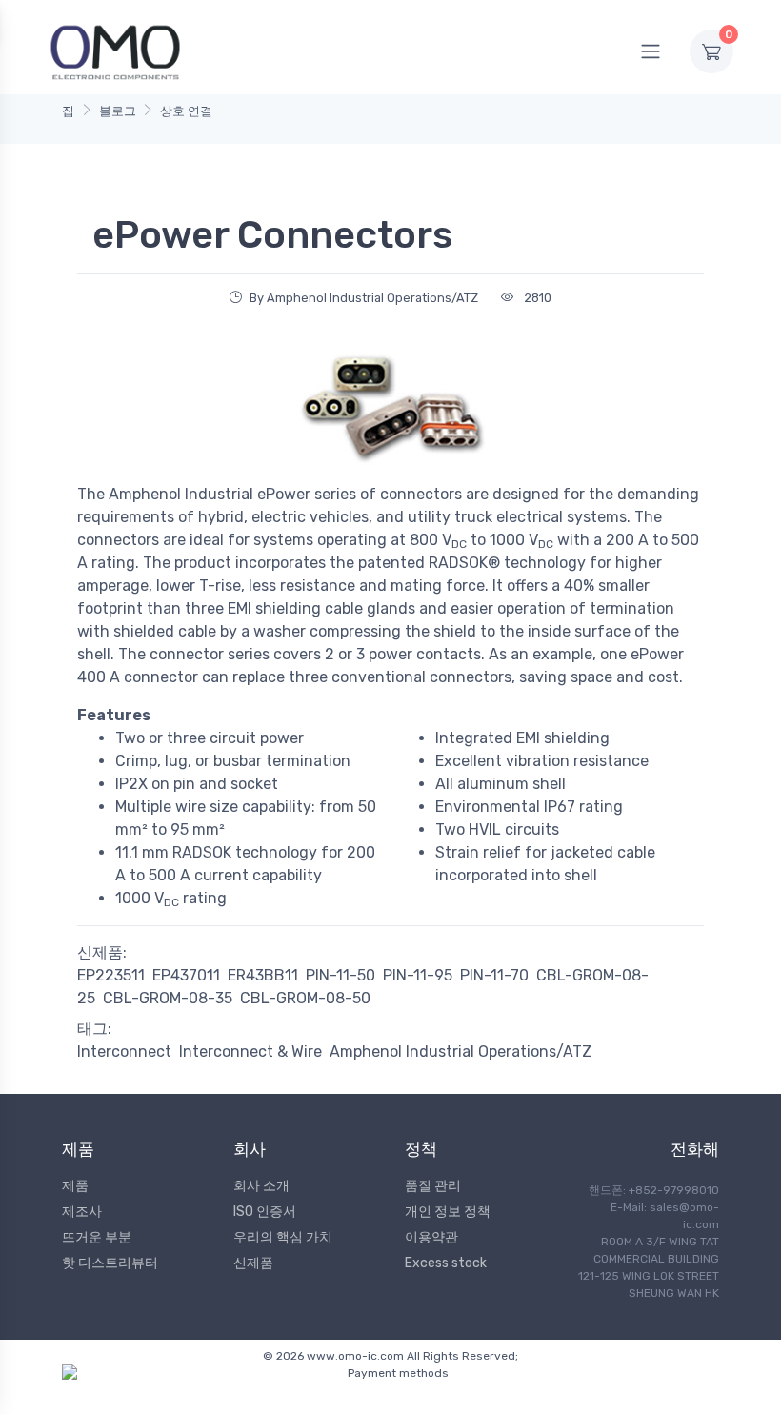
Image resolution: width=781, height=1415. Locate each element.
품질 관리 (433, 1186)
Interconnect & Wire (250, 1051)
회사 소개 (261, 1186)
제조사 (82, 1211)
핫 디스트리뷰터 (110, 1263)
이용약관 (431, 1237)
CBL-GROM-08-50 (305, 998)
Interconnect (124, 1051)
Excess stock (446, 1263)
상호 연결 (186, 111)
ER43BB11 (263, 975)
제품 (75, 1186)
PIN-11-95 (417, 975)
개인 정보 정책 (448, 1211)
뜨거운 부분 (96, 1237)
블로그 (117, 111)
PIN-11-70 (494, 975)
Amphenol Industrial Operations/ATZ (460, 1051)
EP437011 (186, 975)
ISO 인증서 (264, 1211)
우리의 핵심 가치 (282, 1237)
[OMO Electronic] (115, 51)
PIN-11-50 (340, 975)
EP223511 (111, 975)
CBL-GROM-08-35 (167, 998)
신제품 (253, 1263)
